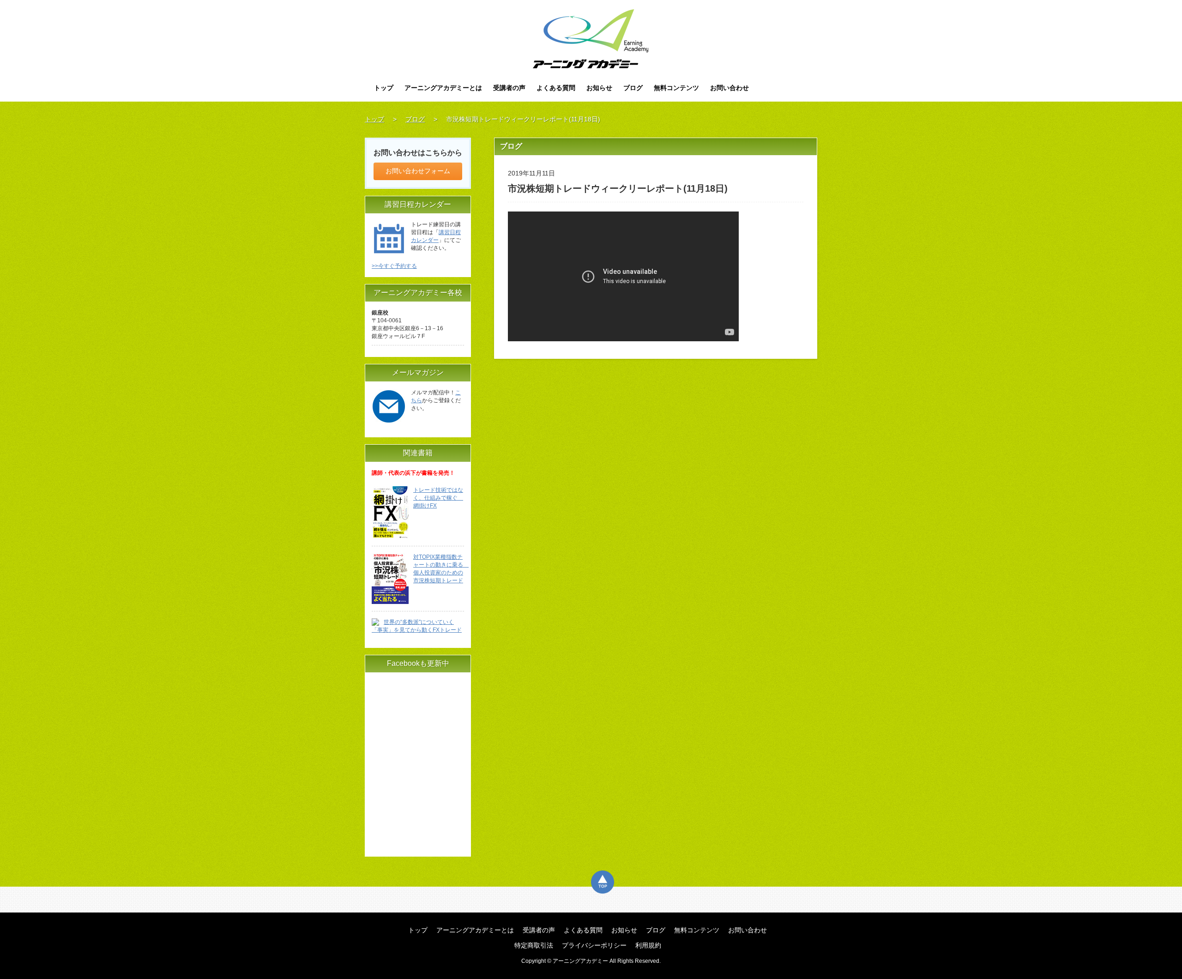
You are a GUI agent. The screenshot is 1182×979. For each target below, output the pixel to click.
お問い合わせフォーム (418, 171)
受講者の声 (509, 87)
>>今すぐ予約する (394, 266)
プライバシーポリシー (594, 945)
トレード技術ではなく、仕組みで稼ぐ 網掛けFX (438, 498)
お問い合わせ (729, 87)
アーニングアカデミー (591, 38)
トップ (383, 87)
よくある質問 (556, 87)
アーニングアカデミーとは (443, 87)
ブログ (633, 87)
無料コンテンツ (676, 87)
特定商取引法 (533, 945)
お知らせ (599, 87)
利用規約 (648, 945)
